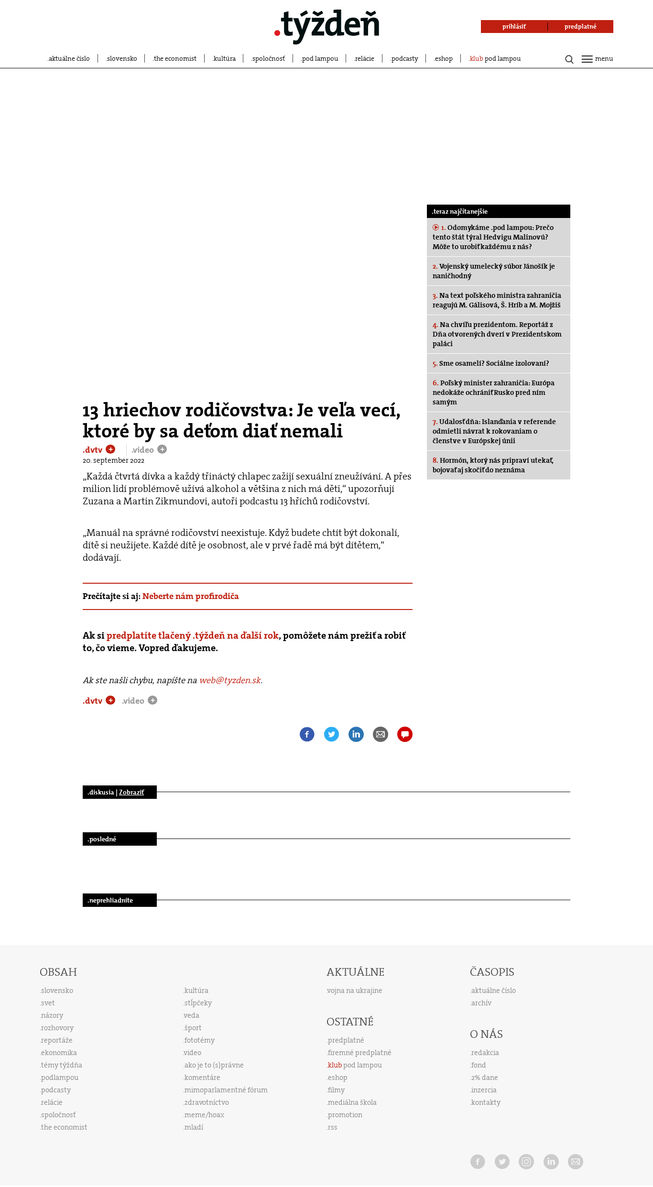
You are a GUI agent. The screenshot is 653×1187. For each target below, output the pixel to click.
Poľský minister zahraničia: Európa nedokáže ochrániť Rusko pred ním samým (494, 392)
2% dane (484, 1077)
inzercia (484, 1090)
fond (478, 1065)
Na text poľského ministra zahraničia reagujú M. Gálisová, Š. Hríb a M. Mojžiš (497, 300)
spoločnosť (268, 58)
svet (48, 1003)
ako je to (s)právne (214, 1065)
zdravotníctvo (207, 1102)
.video (143, 450)
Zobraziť (131, 792)
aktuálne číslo (69, 58)
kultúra (225, 58)
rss (332, 1127)
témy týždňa (61, 1065)
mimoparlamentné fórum (226, 1090)
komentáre (202, 1077)
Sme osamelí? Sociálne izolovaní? (491, 363)
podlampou (59, 1077)
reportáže (57, 1040)
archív (481, 1003)
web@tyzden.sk (230, 680)
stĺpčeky (198, 1003)
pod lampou (320, 58)
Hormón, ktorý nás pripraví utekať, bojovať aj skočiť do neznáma (493, 465)
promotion (345, 1115)
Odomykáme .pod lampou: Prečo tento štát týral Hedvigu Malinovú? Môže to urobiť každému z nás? (493, 237)
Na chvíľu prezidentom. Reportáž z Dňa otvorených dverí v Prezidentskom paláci (497, 334)
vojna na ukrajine (354, 990)
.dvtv (93, 450)
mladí (194, 1127)
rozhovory (57, 1028)
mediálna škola (352, 1102)
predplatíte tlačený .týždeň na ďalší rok (193, 635)
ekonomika (59, 1052)
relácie (364, 58)
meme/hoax (204, 1115)
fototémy (200, 1040)
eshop (444, 58)
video (192, 1052)
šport (193, 1028)
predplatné (346, 1040)
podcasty (405, 58)
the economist (175, 58)
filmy (336, 1090)
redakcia (485, 1052)
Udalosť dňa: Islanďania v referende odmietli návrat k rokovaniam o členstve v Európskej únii (494, 431)
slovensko (122, 58)
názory (52, 1015)
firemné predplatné (360, 1052)
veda (191, 1015)
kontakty (486, 1102)
